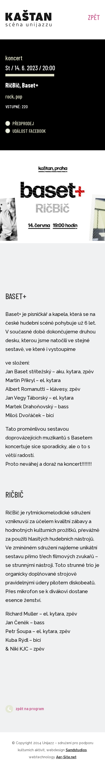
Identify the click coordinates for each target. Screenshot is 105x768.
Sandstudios (76, 750)
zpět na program (30, 708)
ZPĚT (94, 17)
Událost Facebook (29, 130)
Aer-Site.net (66, 757)
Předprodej (23, 123)
